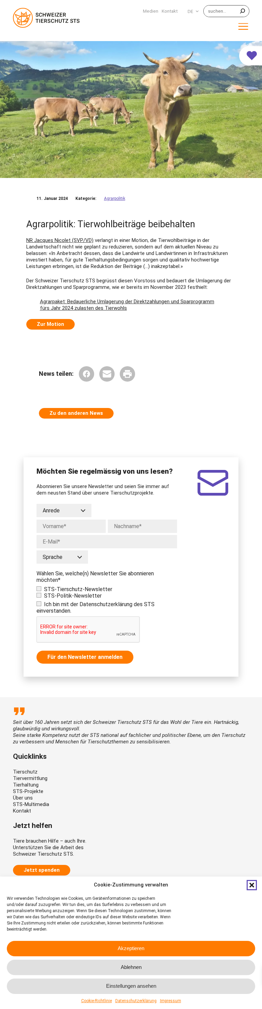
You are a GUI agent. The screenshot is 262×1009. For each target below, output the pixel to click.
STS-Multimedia (31, 804)
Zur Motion (50, 324)
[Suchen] (242, 11)
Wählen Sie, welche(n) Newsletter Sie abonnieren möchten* (95, 576)
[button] (251, 885)
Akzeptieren (131, 948)
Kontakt (22, 811)
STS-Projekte (28, 791)
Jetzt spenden (42, 870)
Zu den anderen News (76, 413)
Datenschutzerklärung (136, 1000)
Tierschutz (25, 772)
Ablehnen (131, 967)
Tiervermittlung (30, 778)
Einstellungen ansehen (131, 986)
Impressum (170, 1000)
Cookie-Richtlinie (96, 1000)
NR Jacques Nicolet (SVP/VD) (59, 240)
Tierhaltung (26, 785)
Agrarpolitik (114, 198)
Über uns (23, 798)
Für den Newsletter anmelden (84, 657)
